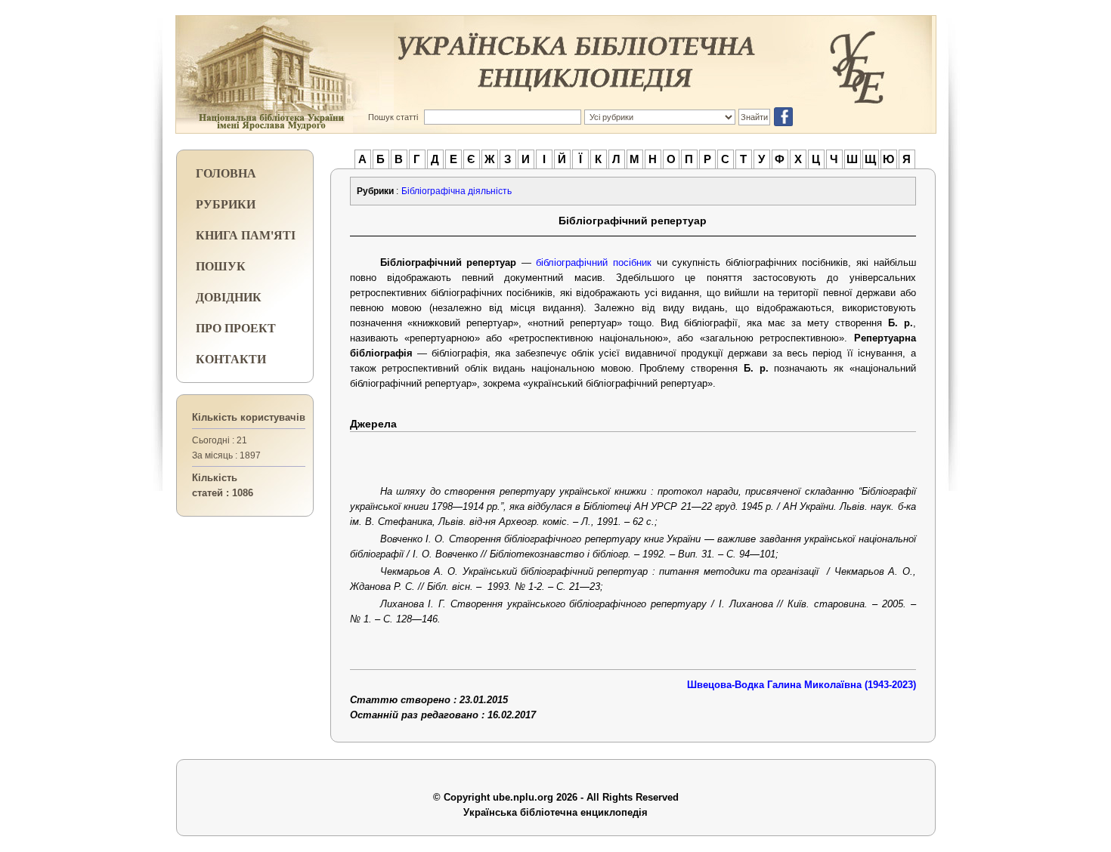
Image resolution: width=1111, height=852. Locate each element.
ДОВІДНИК (229, 296)
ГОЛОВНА (226, 172)
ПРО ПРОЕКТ (236, 327)
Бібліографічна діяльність (456, 191)
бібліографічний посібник (593, 262)
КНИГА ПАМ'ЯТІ (246, 234)
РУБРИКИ (225, 203)
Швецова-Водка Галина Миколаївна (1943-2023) (801, 684)
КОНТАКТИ (231, 358)
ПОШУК (221, 265)
